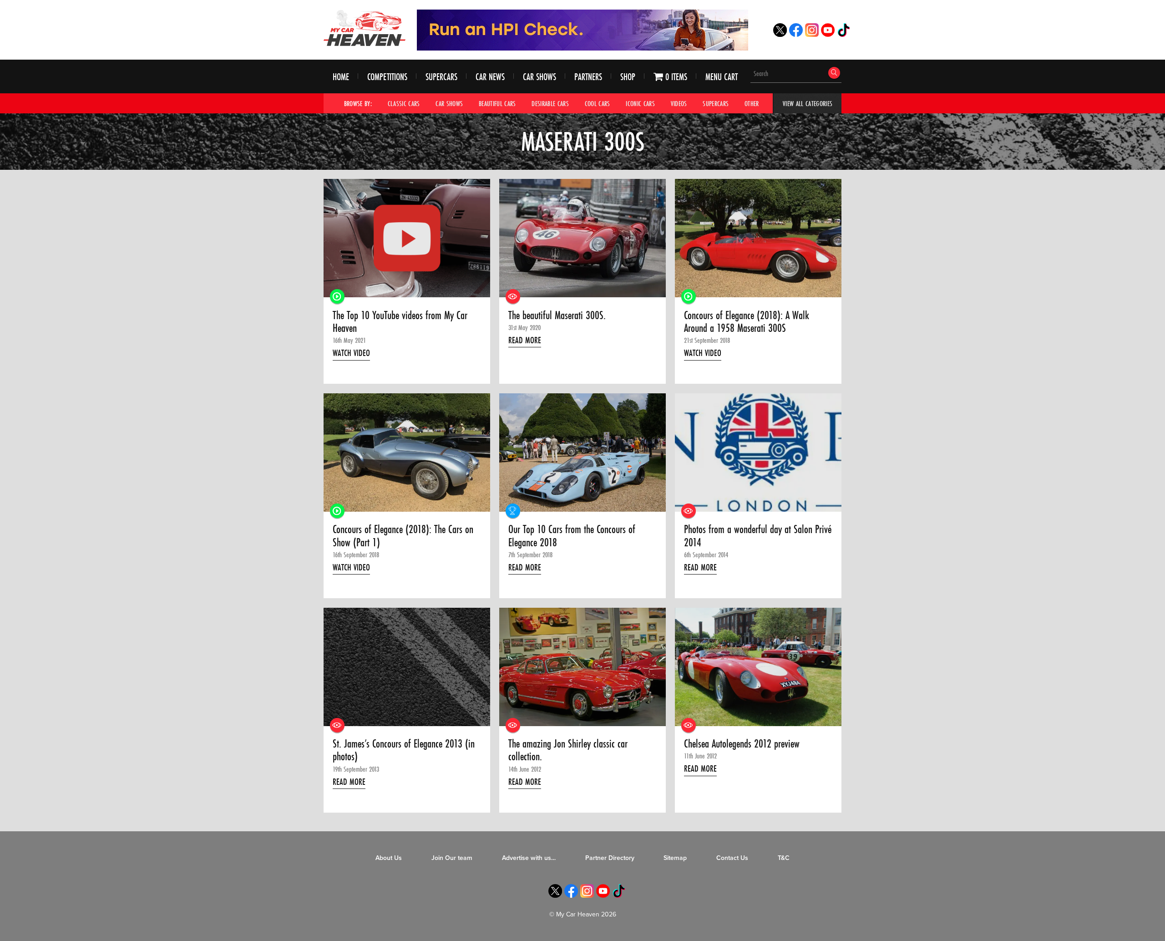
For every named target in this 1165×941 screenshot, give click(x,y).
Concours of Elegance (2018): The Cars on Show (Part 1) (403, 536)
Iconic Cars (640, 103)
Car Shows (539, 76)
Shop (627, 76)
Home (341, 76)
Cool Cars (597, 103)
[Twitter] (780, 34)
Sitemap (675, 858)
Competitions (387, 76)
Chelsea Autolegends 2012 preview (742, 744)
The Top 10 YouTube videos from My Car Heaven (400, 322)
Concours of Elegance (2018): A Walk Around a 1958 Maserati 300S (746, 322)
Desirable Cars (550, 103)
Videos (679, 103)
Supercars (441, 76)
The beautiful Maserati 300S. (557, 315)
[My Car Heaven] (364, 28)
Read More (524, 340)
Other (752, 103)
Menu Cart (721, 76)
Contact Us (732, 858)
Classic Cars (404, 103)
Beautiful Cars (497, 103)
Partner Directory (609, 858)
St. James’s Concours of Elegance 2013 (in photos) (404, 750)
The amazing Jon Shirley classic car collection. (568, 750)
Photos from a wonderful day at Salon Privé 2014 (757, 536)
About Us (388, 858)
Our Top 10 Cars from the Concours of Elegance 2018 (571, 536)
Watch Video (351, 353)
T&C (784, 858)
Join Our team (451, 858)
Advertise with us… (529, 858)
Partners (588, 76)
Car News (490, 76)
